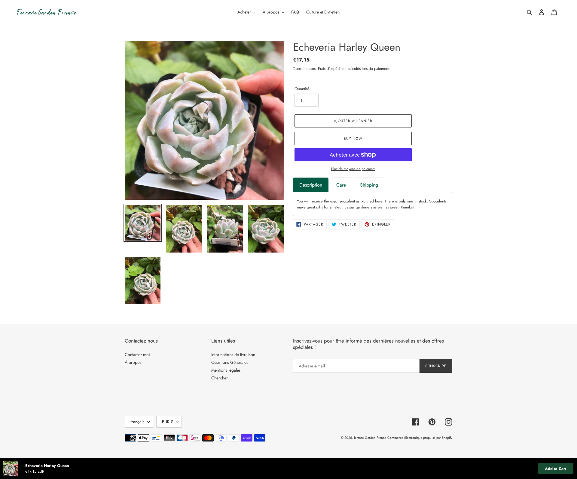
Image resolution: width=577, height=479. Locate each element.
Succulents (438, 201)
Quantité (302, 89)
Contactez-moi (137, 355)
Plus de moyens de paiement (353, 169)
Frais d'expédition (332, 68)
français (137, 422)
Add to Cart (555, 469)
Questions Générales (229, 362)
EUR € (167, 422)
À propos (133, 362)
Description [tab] (310, 184)
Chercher (219, 378)
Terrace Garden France (370, 437)
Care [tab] (341, 184)
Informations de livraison (233, 355)
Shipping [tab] (369, 184)
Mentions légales (226, 370)
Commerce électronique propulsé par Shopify (419, 437)
